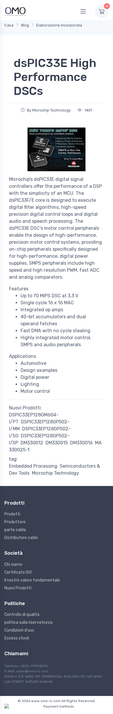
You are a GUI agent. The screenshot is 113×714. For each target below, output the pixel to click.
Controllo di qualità (21, 614)
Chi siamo (13, 564)
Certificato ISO (18, 572)
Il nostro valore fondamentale (32, 580)
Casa (9, 25)
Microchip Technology (55, 473)
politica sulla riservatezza (28, 622)
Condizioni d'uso (19, 630)
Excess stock (16, 638)
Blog (25, 25)
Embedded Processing (33, 466)
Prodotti (12, 514)
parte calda (15, 529)
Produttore (14, 521)
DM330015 (56, 443)
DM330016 (81, 443)
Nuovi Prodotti (18, 588)
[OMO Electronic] (15, 11)
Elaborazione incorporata (59, 25)
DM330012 (32, 443)
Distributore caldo (21, 537)
